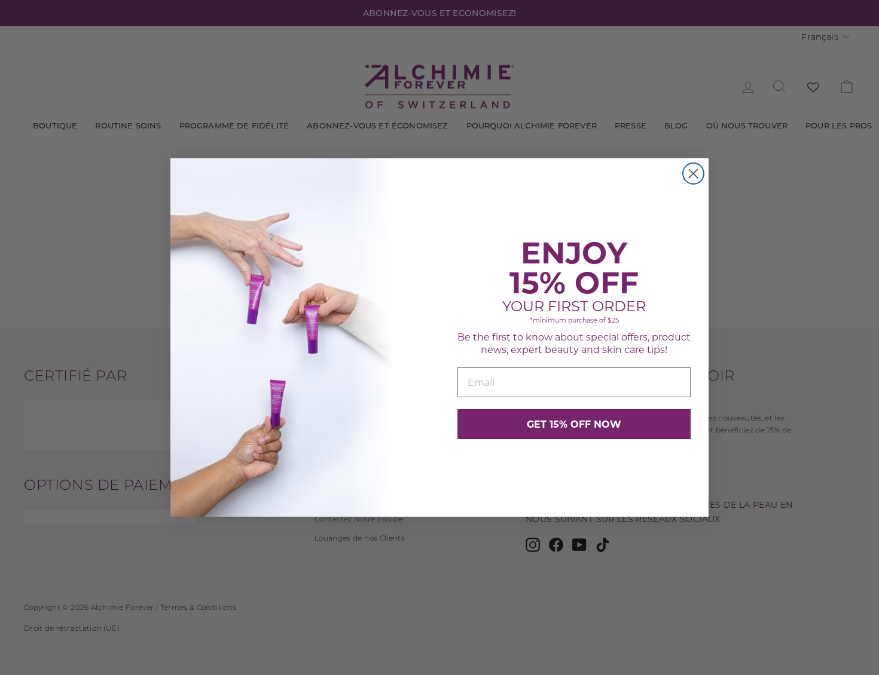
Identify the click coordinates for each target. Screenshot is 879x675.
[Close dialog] (693, 173)
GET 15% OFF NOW (574, 424)
